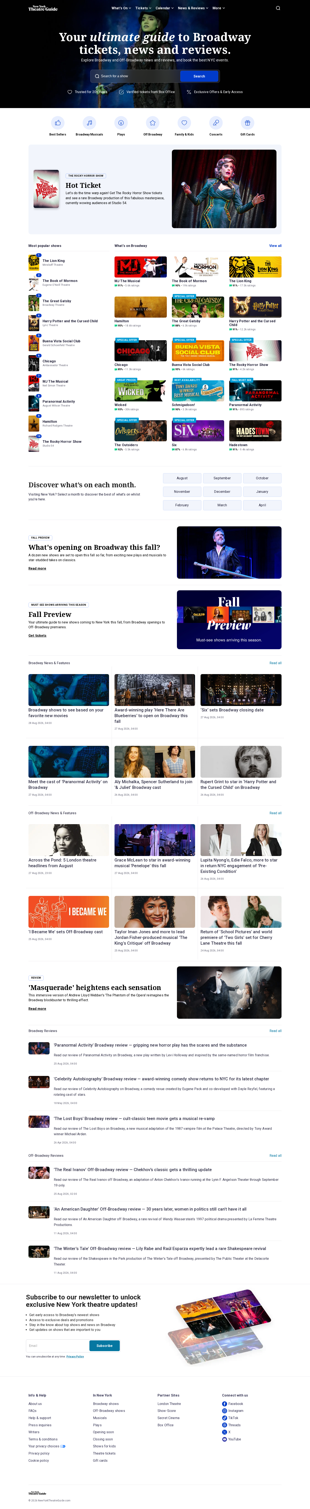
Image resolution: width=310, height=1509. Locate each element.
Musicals (100, 1418)
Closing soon (103, 1439)
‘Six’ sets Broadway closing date (232, 710)
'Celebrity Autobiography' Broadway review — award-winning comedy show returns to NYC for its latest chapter (161, 1078)
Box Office (166, 1425)
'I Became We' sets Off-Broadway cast (65, 931)
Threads (234, 1425)
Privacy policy (39, 1453)
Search (199, 76)
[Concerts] (218, 123)
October (262, 478)
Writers (33, 1432)
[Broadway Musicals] (92, 123)
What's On (120, 8)
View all (275, 246)
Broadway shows (106, 1404)
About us (35, 1404)
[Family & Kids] (187, 123)
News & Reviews (191, 8)
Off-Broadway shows (109, 1411)
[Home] (43, 8)
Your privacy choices (43, 1446)
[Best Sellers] (60, 123)
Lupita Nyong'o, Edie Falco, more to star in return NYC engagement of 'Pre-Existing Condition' (239, 865)
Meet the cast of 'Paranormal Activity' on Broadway (68, 784)
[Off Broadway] (155, 123)
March (222, 505)
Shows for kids (104, 1446)
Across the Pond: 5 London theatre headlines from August (62, 862)
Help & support (39, 1418)
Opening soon (103, 1432)
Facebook (235, 1404)
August (182, 478)
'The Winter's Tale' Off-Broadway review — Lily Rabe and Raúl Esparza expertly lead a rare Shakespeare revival (160, 1248)
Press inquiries (39, 1425)
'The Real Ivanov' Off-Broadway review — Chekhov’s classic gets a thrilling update (133, 1169)
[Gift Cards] (250, 123)
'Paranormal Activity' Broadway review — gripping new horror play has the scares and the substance (150, 1045)
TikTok (233, 1418)
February (182, 505)
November (182, 492)
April (262, 505)
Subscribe (105, 1346)
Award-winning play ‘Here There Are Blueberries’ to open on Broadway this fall (151, 715)
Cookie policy (38, 1461)
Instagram (235, 1411)
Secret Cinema (168, 1418)
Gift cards (100, 1461)
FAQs (32, 1411)
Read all (276, 663)
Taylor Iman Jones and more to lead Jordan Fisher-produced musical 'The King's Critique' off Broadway (151, 937)
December (222, 492)
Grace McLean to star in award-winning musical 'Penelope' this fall (153, 862)
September (222, 478)
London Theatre (169, 1404)
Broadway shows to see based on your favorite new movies (66, 712)
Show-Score (167, 1411)
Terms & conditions (43, 1439)
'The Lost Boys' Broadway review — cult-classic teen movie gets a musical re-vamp (134, 1118)
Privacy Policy (75, 1356)
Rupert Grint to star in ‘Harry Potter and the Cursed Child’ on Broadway (238, 784)
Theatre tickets (104, 1453)
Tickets (141, 8)
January (262, 492)
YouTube (234, 1439)
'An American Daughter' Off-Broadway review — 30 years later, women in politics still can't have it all (150, 1209)
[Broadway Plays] (123, 123)
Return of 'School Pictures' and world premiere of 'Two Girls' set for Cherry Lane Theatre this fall (236, 937)
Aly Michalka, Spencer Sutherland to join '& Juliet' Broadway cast (153, 784)
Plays (97, 1425)
